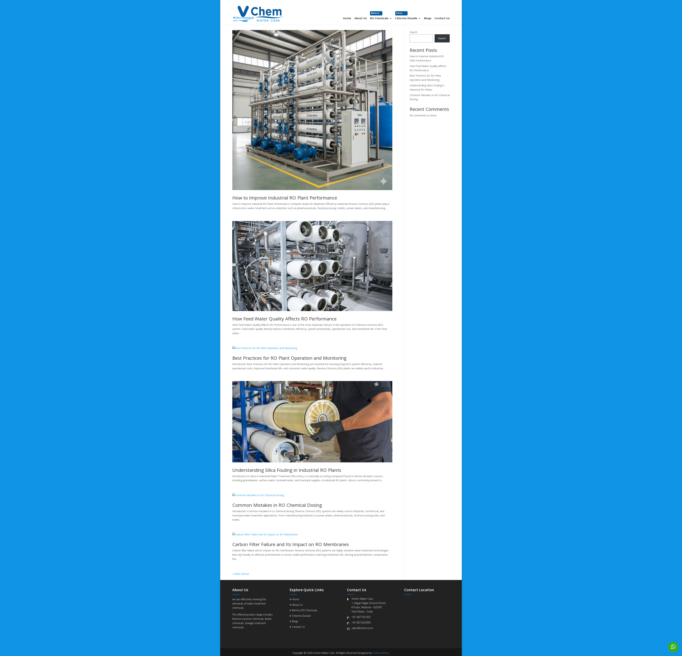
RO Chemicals (379, 16)
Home (347, 18)
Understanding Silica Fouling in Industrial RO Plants (286, 470)
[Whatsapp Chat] (673, 647)
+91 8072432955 (361, 622)
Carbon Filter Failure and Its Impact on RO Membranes (290, 544)
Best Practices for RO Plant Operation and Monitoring (289, 358)
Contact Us (442, 18)
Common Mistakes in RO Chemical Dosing (277, 505)
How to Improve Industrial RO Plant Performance (284, 198)
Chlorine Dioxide (406, 16)
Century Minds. (380, 653)
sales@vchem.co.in (362, 628)
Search (413, 32)
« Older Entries (240, 574)
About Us (360, 18)
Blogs (427, 18)
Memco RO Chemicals (304, 610)
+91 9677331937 (361, 617)
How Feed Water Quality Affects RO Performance (284, 318)
